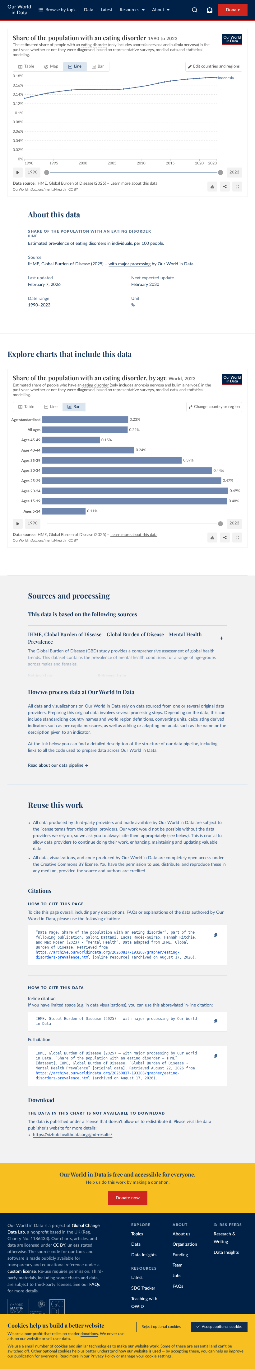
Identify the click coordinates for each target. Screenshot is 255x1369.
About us (181, 1234)
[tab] (26, 66)
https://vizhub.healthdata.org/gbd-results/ (72, 1135)
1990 (33, 172)
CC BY (73, 189)
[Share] (225, 187)
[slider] (47, 172)
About (158, 10)
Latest (106, 10)
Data (88, 10)
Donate (233, 10)
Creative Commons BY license (69, 864)
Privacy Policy (102, 1356)
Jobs (177, 1276)
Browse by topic (60, 10)
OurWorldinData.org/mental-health (39, 189)
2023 (234, 172)
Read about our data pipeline (55, 765)
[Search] (195, 10)
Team (178, 1265)
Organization (185, 1244)
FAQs (94, 1284)
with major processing (130, 264)
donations (89, 1334)
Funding (180, 1255)
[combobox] (195, 10)
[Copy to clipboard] (209, 935)
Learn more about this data (133, 184)
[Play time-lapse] (18, 173)
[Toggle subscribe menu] (209, 10)
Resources (129, 10)
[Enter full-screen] (237, 187)
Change (217, 407)
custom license (21, 1271)
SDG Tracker (143, 1288)
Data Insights (143, 1255)
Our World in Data (19, 9)
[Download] (212, 187)
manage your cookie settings (146, 1356)
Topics (137, 1234)
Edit (216, 66)
